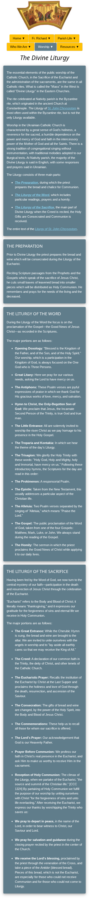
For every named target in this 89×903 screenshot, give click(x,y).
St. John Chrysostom (62, 108)
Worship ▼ (45, 46)
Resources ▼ (69, 46)
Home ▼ (19, 38)
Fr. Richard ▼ (41, 38)
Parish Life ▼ (67, 38)
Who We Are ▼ (20, 46)
